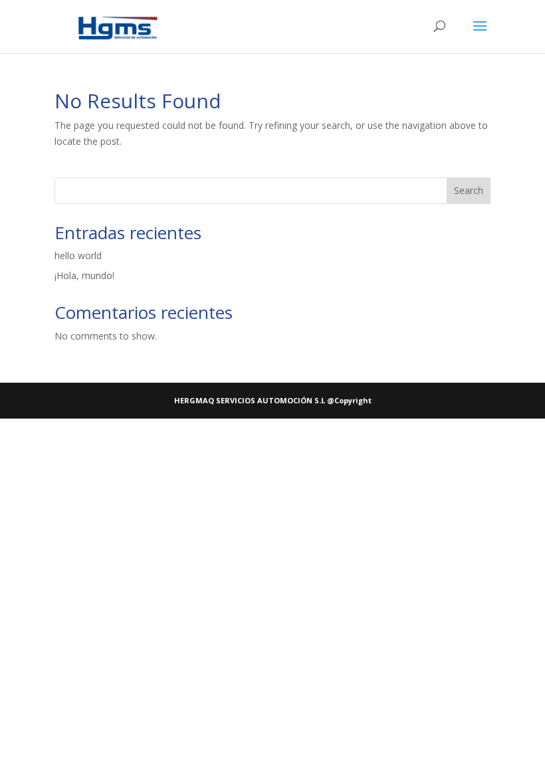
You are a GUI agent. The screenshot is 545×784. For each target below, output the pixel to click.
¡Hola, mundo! (84, 275)
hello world (78, 255)
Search (468, 190)
